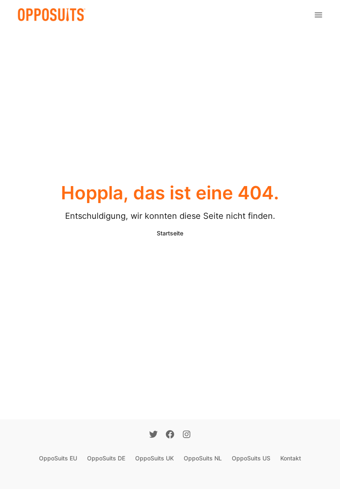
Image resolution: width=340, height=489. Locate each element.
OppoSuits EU (58, 458)
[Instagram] (187, 435)
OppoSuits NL (203, 458)
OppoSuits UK (154, 458)
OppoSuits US (251, 458)
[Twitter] (153, 435)
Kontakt (290, 458)
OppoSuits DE (106, 458)
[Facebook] (170, 435)
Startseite (170, 233)
